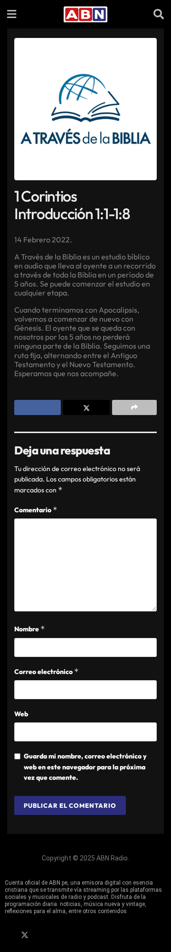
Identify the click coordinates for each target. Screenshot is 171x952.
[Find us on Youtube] (57, 935)
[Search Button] (158, 14)
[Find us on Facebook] (8, 935)
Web (21, 714)
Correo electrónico (46, 671)
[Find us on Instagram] (41, 935)
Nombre (29, 628)
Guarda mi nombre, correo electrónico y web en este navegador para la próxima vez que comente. (85, 767)
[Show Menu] (11, 14)
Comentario (35, 509)
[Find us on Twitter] (24, 935)
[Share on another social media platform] (134, 407)
